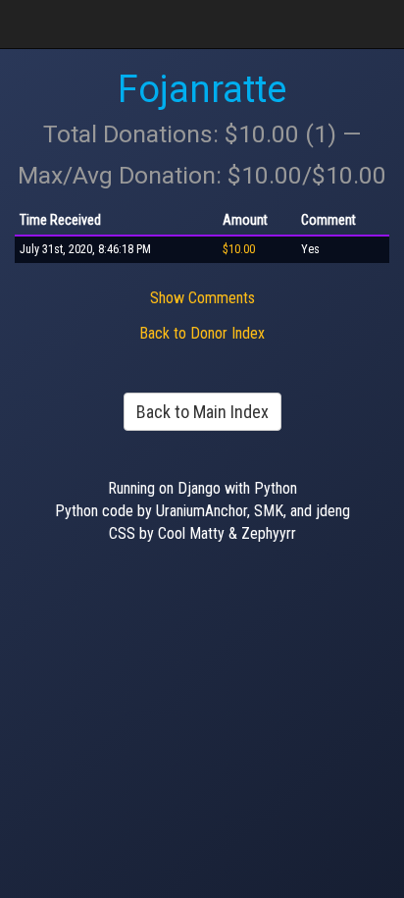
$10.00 (239, 249)
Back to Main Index (202, 411)
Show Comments (202, 298)
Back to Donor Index (202, 333)
